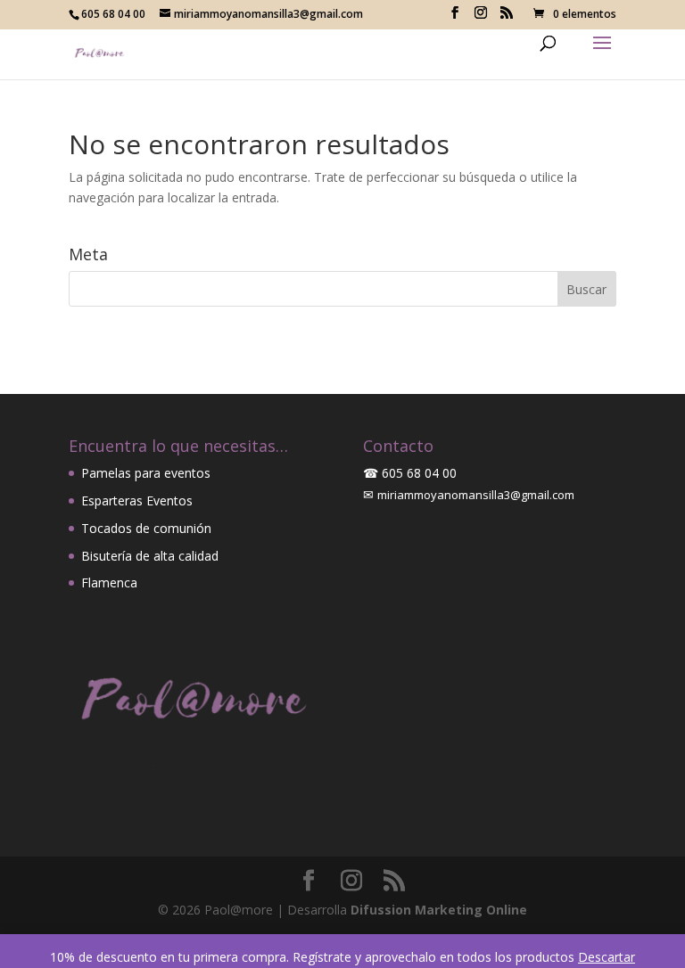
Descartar (606, 956)
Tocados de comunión (146, 528)
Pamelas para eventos (145, 472)
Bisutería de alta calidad (150, 555)
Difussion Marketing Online (439, 909)
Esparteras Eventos (137, 500)
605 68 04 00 (419, 472)
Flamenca (109, 582)
